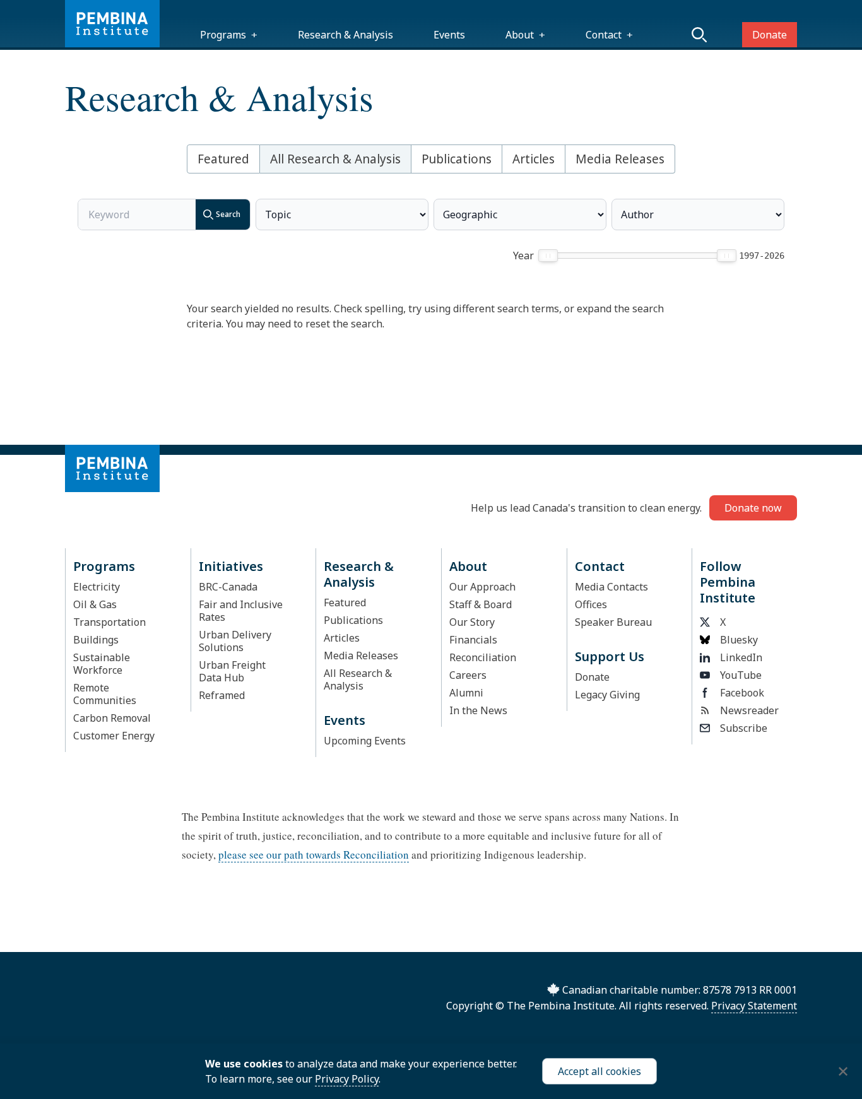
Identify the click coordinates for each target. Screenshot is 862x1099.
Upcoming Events (365, 741)
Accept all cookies (599, 1071)
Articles (533, 159)
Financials (473, 640)
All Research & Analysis (335, 159)
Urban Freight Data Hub (232, 671)
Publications (457, 159)
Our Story (472, 622)
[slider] (548, 255)
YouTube (741, 675)
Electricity (96, 587)
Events (449, 35)
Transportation (109, 622)
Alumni (466, 693)
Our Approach (482, 587)
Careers (468, 675)
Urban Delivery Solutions (235, 641)
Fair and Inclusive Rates (241, 610)
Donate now (753, 508)
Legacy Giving (607, 695)
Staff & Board (480, 604)
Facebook (742, 692)
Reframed (222, 695)
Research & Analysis (345, 35)
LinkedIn (741, 657)
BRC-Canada (228, 587)
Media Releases (620, 159)
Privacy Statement (754, 1006)
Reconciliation (482, 657)
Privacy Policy (347, 1079)
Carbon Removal (112, 718)
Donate (769, 35)
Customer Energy (114, 736)
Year (523, 255)
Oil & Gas (95, 604)
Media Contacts (611, 587)
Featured (223, 159)
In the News (478, 710)
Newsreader (749, 710)
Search (228, 214)
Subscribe (743, 728)
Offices (591, 604)
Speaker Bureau (613, 622)
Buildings (96, 640)
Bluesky (739, 639)
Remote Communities (104, 694)
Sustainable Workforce (101, 663)
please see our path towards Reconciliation (313, 854)
